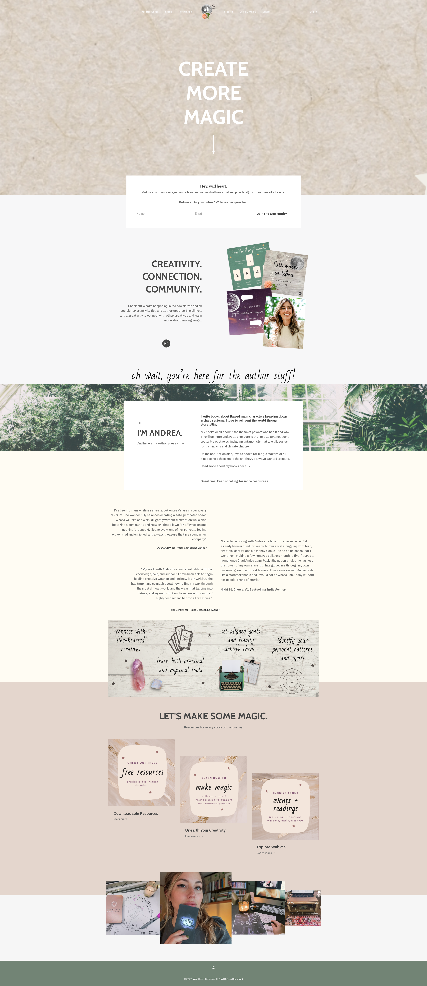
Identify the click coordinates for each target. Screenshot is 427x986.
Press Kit (228, 11)
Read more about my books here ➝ (225, 466)
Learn (168, 11)
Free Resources (149, 11)
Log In (313, 11)
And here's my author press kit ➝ (160, 443)
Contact (267, 11)
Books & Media (248, 11)
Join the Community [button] (272, 214)
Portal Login (185, 11)
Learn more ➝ (121, 819)
